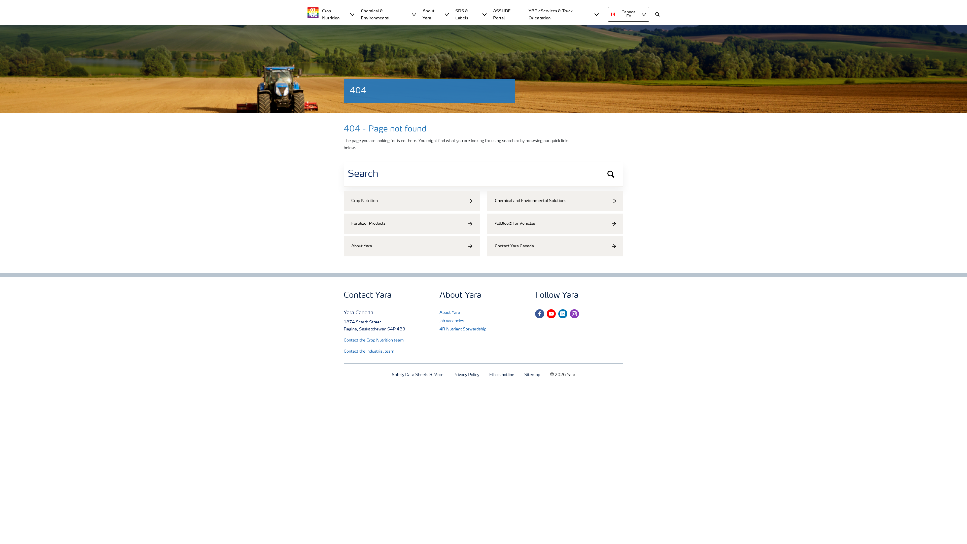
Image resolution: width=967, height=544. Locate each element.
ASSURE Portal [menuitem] (502, 14)
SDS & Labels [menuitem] (461, 14)
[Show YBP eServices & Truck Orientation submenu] (597, 14)
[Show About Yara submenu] (447, 14)
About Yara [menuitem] (428, 14)
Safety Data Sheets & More (417, 375)
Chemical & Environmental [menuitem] (375, 14)
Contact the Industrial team (369, 352)
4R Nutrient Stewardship (462, 329)
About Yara (449, 313)
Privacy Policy (466, 375)
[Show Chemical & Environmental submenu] (414, 14)
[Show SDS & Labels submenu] (484, 14)
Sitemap (532, 375)
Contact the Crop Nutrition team (374, 340)
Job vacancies (451, 321)
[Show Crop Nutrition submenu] (352, 14)
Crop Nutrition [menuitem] (331, 14)
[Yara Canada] (313, 13)
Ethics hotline (501, 375)
